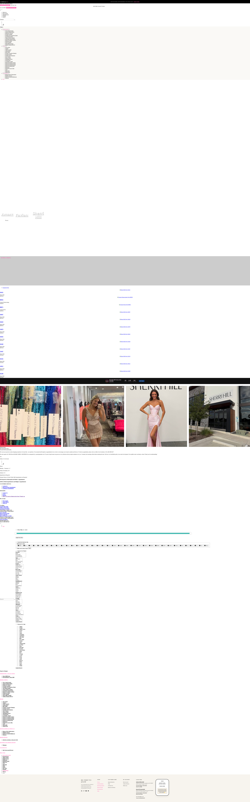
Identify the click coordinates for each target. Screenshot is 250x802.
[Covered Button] (19, 570)
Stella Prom (5, 726)
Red (20, 652)
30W (164, 545)
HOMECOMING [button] (4, 679)
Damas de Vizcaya (7, 684)
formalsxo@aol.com (140, 796)
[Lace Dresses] (19, 562)
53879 (1, 329)
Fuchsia (21, 648)
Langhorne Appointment (8, 488)
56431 (1, 292)
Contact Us (5, 486)
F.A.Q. (4, 494)
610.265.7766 (13, 5)
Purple (21, 641)
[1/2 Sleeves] (20, 611)
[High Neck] (19, 601)
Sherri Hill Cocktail (7, 695)
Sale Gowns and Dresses (8, 750)
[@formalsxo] (107, 381)
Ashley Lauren (6, 704)
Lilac (21, 642)
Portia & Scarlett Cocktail (8, 691)
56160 (1, 344)
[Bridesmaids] (21, 554)
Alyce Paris (5, 701)
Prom (98, 782)
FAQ (109, 783)
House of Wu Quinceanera (8, 731)
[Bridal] (21, 553)
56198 (1, 373)
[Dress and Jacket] (19, 561)
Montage (5, 745)
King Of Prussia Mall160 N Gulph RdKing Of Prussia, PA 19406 (6, 514)
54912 (1, 366)
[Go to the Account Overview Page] (0, 10)
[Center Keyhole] (20, 567)
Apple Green (22, 629)
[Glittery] (17, 576)
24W (145, 545)
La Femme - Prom (7, 715)
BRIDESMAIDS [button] (3, 737)
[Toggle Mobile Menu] (0, 523)
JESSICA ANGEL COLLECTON (10, 739)
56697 (1, 314)
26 (93, 545)
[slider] (15, 533)
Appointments (111, 782)
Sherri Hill (38, 215)
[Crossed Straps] (19, 571)
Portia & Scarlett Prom (8, 720)
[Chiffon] (18, 589)
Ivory (21, 656)
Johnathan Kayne (6, 713)
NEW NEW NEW (7, 755)
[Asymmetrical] (18, 595)
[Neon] (17, 578)
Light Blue (22, 635)
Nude (21, 657)
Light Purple (22, 643)
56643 (1, 336)
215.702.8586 (3, 7)
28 (98, 545)
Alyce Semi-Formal (7, 682)
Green (21, 630)
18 (73, 545)
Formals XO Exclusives (8, 709)
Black (21, 661)
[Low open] (19, 574)
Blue (21, 638)
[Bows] (18, 584)
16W (120, 545)
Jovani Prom (5, 714)
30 (103, 545)
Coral (21, 655)
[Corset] (20, 568)
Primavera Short (6, 693)
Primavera (5, 721)
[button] (6, 29)
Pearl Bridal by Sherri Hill (8, 677)
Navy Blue (22, 639)
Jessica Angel (5, 712)
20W (133, 545)
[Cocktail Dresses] (21, 556)
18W (127, 545)
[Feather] (18, 590)
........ (4, 772)
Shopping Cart (6, 14)
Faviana (23, 215)
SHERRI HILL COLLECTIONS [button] (7, 673)
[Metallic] (17, 577)
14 (63, 545)
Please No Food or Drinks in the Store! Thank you (14, 496)
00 (25, 545)
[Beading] (18, 583)
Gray (21, 663)
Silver (21, 664)
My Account (5, 13)
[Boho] (19, 560)
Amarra (8, 214)
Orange (21, 654)
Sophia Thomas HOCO (8, 696)
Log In (4, 17)
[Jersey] (18, 591)
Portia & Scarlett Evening (8, 718)
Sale (3, 526)
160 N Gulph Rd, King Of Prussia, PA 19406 (144, 792)
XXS (176, 545)
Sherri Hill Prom (6, 676)
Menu (2, 27)
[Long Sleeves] (20, 613)
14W (114, 545)
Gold (21, 659)
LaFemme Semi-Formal (8, 690)
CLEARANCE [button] (3, 747)
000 (20, 545)
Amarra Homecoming (7, 683)
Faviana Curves (6, 708)
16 (68, 545)
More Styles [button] (2, 752)
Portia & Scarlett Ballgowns (9, 733)
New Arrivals (100, 787)
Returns (4, 495)
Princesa (4, 734)
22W (139, 545)
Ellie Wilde (5, 706)
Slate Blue (22, 637)
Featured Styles (6, 287)
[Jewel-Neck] (19, 603)
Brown (21, 660)
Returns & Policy (111, 787)
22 (83, 545)
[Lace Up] (19, 572)
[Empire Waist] (19, 606)
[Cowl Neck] (19, 599)
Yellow (21, 626)
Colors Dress (5, 705)
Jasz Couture (5, 711)
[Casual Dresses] (21, 555)
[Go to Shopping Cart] (0, 9)
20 (78, 545)
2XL (207, 545)
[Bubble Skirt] (20, 564)
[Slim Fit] (19, 608)
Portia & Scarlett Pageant (8, 719)
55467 (1, 351)
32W (170, 545)
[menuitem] (126, 12)
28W (158, 545)
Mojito (21, 627)
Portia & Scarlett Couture (8, 716)
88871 (1, 307)
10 (53, 545)
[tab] (125, 673)
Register (4, 15)
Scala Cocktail (6, 694)
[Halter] (19, 600)
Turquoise (22, 634)
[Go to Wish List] (1, 9)
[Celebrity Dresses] (20, 566)
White (21, 665)
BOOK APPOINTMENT (5, 5)
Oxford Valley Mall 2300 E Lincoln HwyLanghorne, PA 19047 (4, 507)
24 (88, 545)
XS (182, 545)
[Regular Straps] (19, 618)
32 (109, 545)
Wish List (5, 12)
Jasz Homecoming (7, 688)
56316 (1, 359)
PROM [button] (1, 699)
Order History (6, 502)
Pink (21, 646)
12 (58, 545)
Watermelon (22, 650)
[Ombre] (17, 579)
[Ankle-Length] (18, 593)
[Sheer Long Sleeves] (20, 614)
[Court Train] (18, 597)
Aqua (21, 633)
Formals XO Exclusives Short (9, 687)
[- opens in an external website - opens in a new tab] (81, 791)
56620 (1, 322)
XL (201, 545)
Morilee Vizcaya (6, 732)
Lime (21, 631)
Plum (21, 651)
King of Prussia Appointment (9, 487)
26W (151, 545)
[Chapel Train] (18, 596)
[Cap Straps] (19, 617)
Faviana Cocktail (6, 686)
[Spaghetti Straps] (19, 619)
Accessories (100, 789)
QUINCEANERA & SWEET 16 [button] (7, 728)
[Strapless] (19, 620)
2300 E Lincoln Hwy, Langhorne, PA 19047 (144, 784)
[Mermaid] (19, 607)
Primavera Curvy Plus (8, 722)
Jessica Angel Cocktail (7, 689)
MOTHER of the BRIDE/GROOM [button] (7, 742)
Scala (4, 723)
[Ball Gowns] (19, 559)
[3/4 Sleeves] (20, 612)
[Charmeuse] (18, 588)
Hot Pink (22, 647)
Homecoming (100, 783)
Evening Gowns (100, 785)
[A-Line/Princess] (19, 605)
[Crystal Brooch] (18, 585)
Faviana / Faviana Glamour (9, 707)
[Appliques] (18, 582)
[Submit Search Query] (14, 599)
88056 (1, 299)
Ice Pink (21, 644)
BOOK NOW (136, 1)
